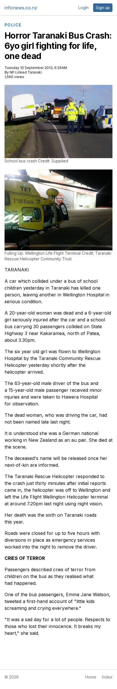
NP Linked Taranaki (26, 72)
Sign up (103, 7)
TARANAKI (17, 270)
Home (90, 677)
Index (107, 677)
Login (83, 7)
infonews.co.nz (21, 8)
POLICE (13, 25)
